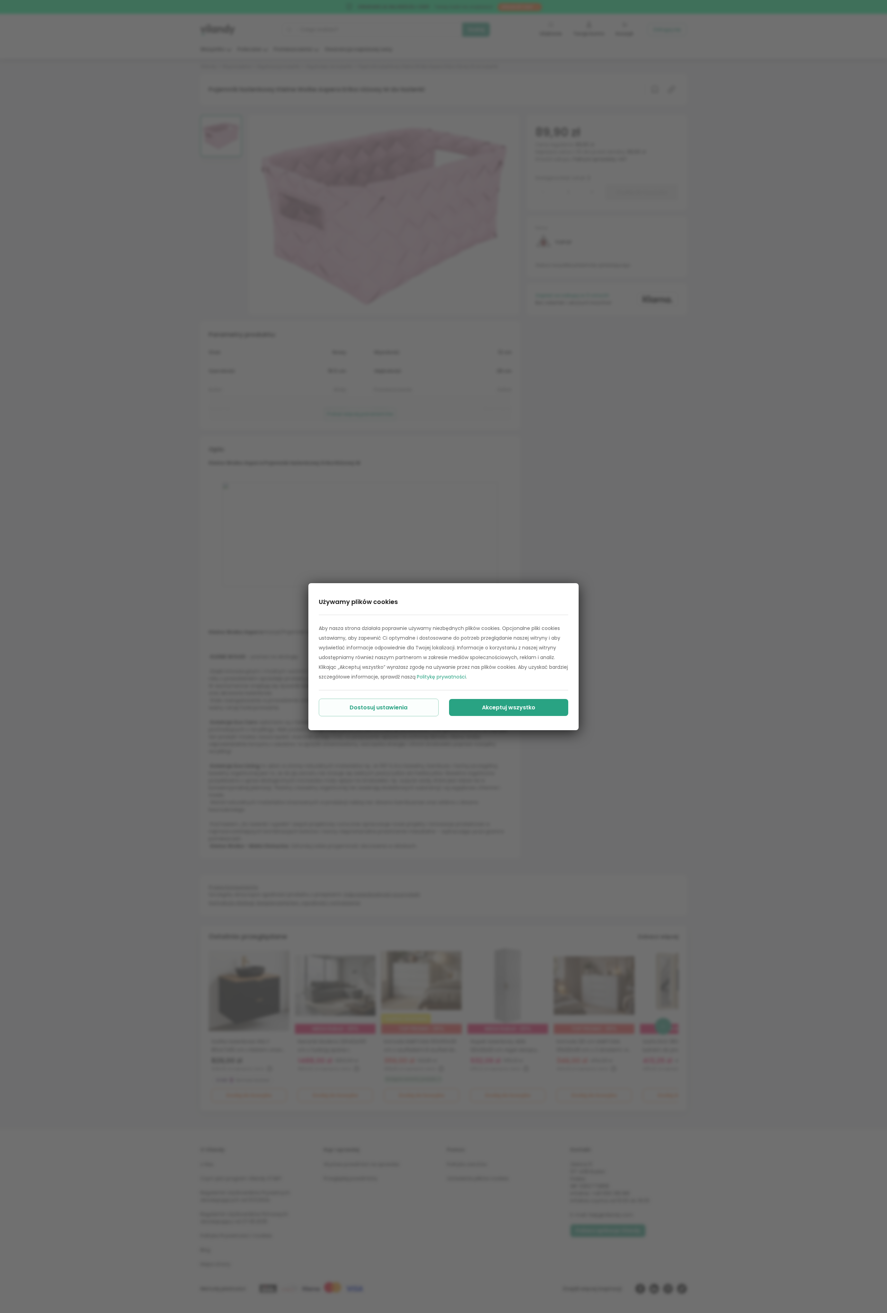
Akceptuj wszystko (508, 707)
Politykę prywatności (441, 676)
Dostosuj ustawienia (378, 707)
